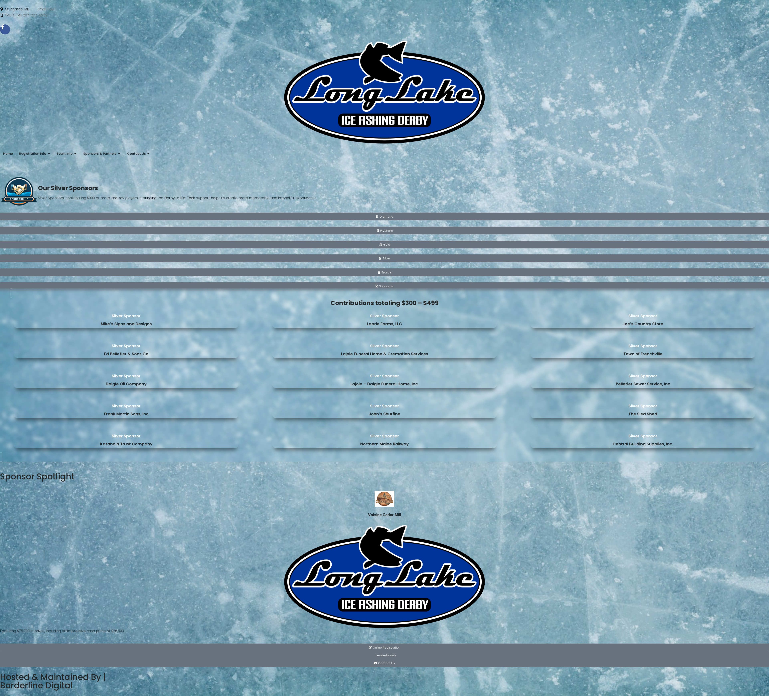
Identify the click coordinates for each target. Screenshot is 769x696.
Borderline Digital (36, 685)
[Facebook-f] (5, 29)
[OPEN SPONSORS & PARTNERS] (119, 153)
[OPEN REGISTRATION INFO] (48, 153)
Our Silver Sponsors (68, 188)
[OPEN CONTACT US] (148, 153)
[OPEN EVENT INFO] (75, 153)
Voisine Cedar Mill (384, 514)
